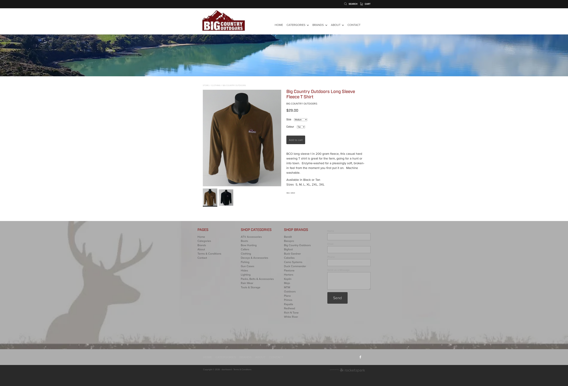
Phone (331, 257)
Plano (287, 296)
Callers (245, 249)
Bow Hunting (249, 245)
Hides (244, 270)
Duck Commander (295, 266)
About (201, 249)
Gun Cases (247, 266)
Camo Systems (293, 262)
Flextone (289, 270)
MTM (287, 287)
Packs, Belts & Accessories (257, 279)
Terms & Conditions (209, 253)
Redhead (289, 308)
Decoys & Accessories (254, 258)
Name (330, 231)
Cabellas (289, 258)
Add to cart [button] (296, 140)
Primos (288, 300)
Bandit (288, 237)
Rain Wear (247, 283)
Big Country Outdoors (234, 85)
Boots (244, 241)
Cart (367, 4)
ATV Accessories (251, 237)
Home (201, 237)
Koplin (287, 279)
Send (337, 297)
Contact (202, 258)
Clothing (215, 85)
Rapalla (288, 304)
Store (206, 85)
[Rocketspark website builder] (347, 370)
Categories (204, 241)
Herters (288, 274)
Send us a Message (338, 270)
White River (291, 317)
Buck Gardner (292, 253)
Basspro (289, 241)
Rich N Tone (291, 312)
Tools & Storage (250, 287)
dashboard (227, 369)
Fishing (245, 262)
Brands (201, 245)
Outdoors (290, 291)
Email (330, 244)
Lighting (246, 274)
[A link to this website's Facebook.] (367, 25)
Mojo (287, 283)
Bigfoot (288, 249)
